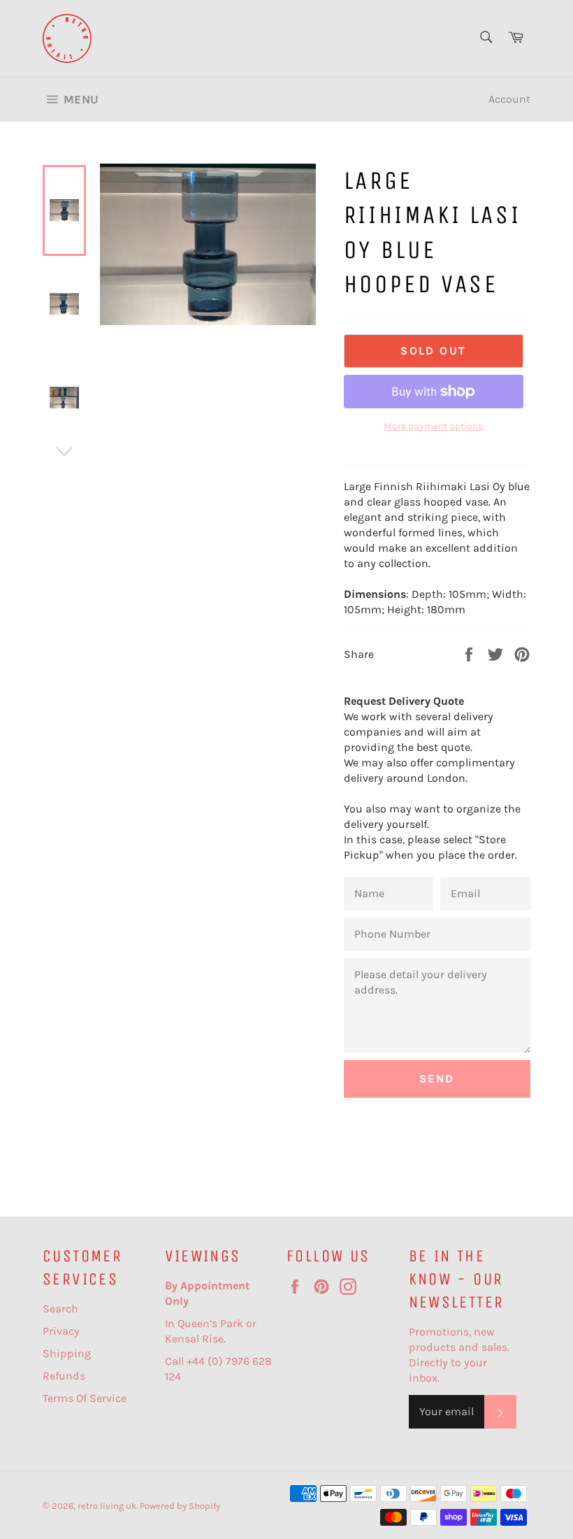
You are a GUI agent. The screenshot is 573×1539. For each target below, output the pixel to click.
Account (509, 99)
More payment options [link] (433, 426)
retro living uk (107, 1506)
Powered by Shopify (180, 1506)
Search (60, 1308)
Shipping (67, 1353)
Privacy (61, 1331)
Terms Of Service (84, 1398)
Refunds (64, 1375)
